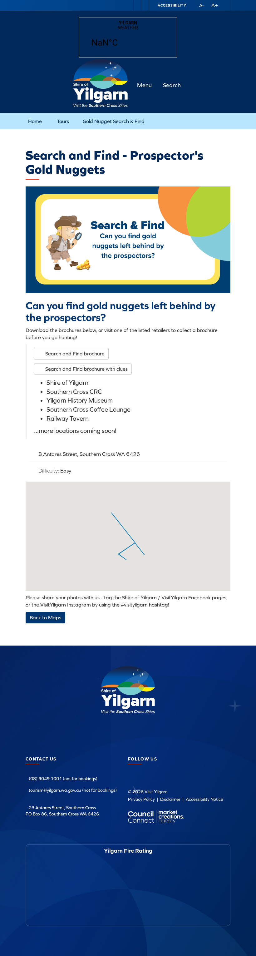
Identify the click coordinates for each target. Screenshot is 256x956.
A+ (214, 5)
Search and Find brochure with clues (86, 369)
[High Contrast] (191, 5)
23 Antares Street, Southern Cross (62, 807)
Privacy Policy (141, 799)
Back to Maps (45, 617)
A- (201, 5)
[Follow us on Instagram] (145, 5)
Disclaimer (170, 799)
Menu (144, 85)
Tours (63, 121)
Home (35, 121)
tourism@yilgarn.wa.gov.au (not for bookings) (73, 790)
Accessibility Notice (204, 799)
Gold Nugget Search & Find (114, 121)
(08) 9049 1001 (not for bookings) (63, 778)
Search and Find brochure (75, 353)
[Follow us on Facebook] (137, 5)
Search (172, 85)
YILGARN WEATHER (128, 37)
